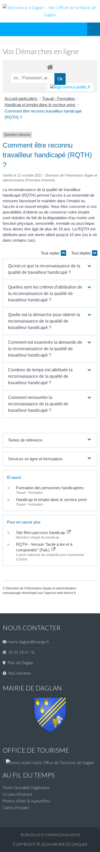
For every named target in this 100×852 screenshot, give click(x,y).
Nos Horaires (18, 673)
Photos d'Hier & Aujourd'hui (26, 801)
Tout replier (51, 253)
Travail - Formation (59, 98)
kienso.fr (70, 593)
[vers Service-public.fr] (70, 87)
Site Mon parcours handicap (41, 532)
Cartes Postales (16, 807)
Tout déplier (81, 253)
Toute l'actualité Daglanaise (26, 787)
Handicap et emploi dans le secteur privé (40, 104)
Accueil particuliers (21, 98)
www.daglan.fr (63, 834)
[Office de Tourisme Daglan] (50, 762)
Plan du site (33, 834)
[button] (50, 269)
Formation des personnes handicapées (50, 487)
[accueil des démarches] (50, 67)
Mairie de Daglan (69, 844)
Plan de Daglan (19, 662)
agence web (54, 593)
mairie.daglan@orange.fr (28, 641)
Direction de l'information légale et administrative (41, 588)
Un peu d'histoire (17, 794)
